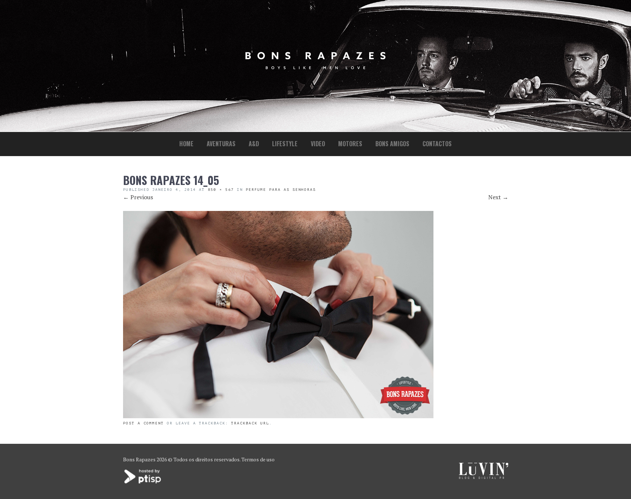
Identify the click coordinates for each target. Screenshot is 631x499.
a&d (254, 143)
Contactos (437, 143)
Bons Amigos (392, 143)
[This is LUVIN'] (483, 476)
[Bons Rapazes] (315, 67)
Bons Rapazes (139, 459)
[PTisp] (143, 482)
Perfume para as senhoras (281, 190)
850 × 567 (221, 190)
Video (318, 143)
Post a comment (143, 423)
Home (186, 143)
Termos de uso (258, 459)
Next (498, 197)
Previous (138, 197)
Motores (350, 143)
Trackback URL (250, 423)
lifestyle (285, 143)
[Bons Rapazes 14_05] (278, 416)
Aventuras (221, 143)
